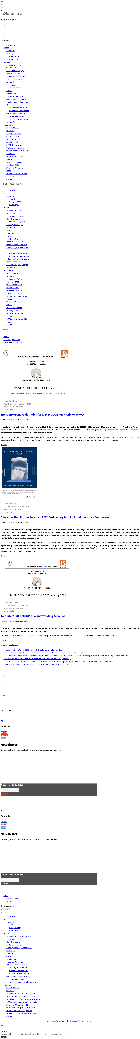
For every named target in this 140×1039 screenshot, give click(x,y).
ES (4, 27)
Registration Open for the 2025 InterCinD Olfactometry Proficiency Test (33, 650)
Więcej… (4, 444)
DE (5, 33)
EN (5, 24)
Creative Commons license (81, 1021)
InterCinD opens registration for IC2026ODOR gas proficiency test (42, 414)
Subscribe (5, 794)
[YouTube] (2, 8)
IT (4, 30)
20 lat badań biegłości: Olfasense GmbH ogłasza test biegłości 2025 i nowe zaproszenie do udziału (45, 653)
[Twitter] (2, 5)
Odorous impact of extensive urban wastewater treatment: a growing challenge (37, 658)
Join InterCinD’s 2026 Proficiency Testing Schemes (33, 616)
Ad (2, 720)
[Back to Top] (2, 2)
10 (4, 700)
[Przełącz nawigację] (1, 912)
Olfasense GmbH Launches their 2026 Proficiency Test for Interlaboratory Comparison (56, 517)
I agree (3, 1037)
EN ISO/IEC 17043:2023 (74, 430)
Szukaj (3, 1031)
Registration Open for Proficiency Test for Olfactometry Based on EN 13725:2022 (36, 664)
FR (4, 36)
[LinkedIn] (2, 10)
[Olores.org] (12, 15)
